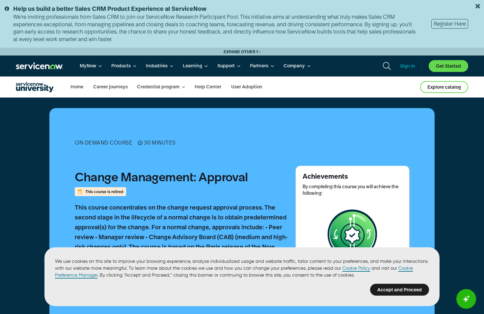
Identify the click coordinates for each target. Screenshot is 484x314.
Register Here (450, 23)
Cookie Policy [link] (356, 268)
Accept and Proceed (399, 290)
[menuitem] (91, 66)
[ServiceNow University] (35, 87)
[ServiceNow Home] (39, 65)
